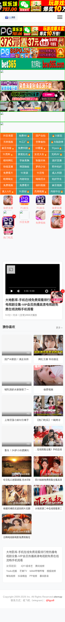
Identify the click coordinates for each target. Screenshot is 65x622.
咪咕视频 (10, 576)
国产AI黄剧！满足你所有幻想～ (17, 359)
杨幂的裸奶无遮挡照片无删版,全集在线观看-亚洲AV (16, 508)
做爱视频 (48, 389)
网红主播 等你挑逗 (48, 359)
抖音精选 (22, 576)
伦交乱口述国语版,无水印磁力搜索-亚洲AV (16, 479)
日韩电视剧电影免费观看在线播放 (16, 537)
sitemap (58, 596)
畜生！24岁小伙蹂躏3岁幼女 (17, 450)
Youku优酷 (11, 571)
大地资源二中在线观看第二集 (48, 508)
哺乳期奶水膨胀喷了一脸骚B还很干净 (17, 389)
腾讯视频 (39, 566)
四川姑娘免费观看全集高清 (48, 479)
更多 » (59, 327)
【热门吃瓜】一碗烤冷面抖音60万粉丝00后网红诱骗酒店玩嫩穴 (48, 420)
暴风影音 (44, 576)
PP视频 (33, 576)
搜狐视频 (51, 571)
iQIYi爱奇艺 (27, 566)
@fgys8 (50, 600)
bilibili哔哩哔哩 (37, 571)
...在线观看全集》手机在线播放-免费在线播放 (48, 449)
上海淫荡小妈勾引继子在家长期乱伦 (17, 420)
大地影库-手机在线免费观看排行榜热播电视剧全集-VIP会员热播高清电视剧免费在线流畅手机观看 (32, 556)
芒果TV (23, 571)
